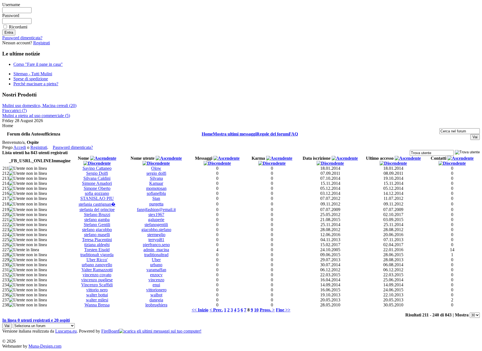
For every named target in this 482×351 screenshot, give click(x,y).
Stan (156, 198)
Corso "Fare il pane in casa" (38, 64)
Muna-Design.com (44, 346)
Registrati (41, 42)
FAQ (293, 134)
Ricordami (18, 27)
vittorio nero (97, 289)
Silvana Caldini (96, 178)
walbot (156, 294)
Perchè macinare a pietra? (35, 83)
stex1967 (156, 214)
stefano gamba (97, 219)
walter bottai (97, 294)
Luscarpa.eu (66, 331)
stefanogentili (156, 224)
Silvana (156, 178)
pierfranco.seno (156, 244)
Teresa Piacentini (97, 239)
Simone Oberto (97, 188)
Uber (156, 259)
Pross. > (267, 310)
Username (11, 4)
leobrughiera (156, 304)
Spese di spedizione (30, 78)
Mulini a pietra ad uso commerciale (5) (36, 115)
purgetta (156, 204)
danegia (156, 299)
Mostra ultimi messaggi (234, 134)
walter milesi (97, 299)
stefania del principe (97, 209)
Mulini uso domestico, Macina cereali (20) (39, 105)
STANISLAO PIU (97, 198)
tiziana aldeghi (97, 244)
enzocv (156, 274)
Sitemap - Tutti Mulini (32, 73)
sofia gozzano (97, 193)
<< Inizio (200, 310)
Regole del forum (272, 134)
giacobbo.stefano (156, 229)
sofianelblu (156, 193)
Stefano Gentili (97, 224)
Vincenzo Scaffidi (97, 284)
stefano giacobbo (97, 229)
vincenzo (156, 279)
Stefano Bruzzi (97, 214)
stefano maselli (97, 234)
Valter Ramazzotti (97, 269)
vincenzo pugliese (97, 279)
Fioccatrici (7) (14, 110)
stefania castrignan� (97, 204)
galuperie (156, 219)
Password (10, 15)
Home (207, 134)
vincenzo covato (97, 274)
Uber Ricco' (97, 259)
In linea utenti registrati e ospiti (36, 320)
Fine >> (283, 310)
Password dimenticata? (22, 37)
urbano (156, 264)
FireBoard (110, 331)
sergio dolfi (156, 173)
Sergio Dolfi (97, 173)
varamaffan (156, 269)
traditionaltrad (156, 254)
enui (156, 284)
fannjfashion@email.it (156, 209)
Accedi (19, 147)
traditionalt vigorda (97, 254)
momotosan (156, 188)
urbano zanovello (97, 264)
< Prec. (216, 310)
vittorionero (156, 289)
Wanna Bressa (97, 304)
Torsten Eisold (97, 249)
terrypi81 (156, 239)
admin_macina (156, 249)
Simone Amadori (97, 183)
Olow (156, 168)
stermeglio (156, 234)
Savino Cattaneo (97, 168)
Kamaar (156, 183)
